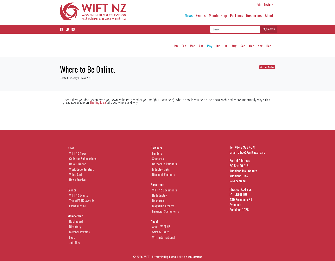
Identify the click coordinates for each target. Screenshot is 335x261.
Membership (218, 15)
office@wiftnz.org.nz (251, 152)
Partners (236, 15)
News (189, 15)
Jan (176, 45)
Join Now (74, 242)
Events (201, 15)
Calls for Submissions (83, 158)
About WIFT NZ (161, 226)
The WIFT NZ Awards (81, 200)
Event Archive (77, 205)
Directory (75, 226)
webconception (195, 257)
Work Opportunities (81, 169)
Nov (260, 45)
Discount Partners (163, 174)
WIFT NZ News (77, 153)
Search (270, 29)
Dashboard (76, 221)
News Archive (77, 179)
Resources (254, 15)
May (209, 45)
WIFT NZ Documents (164, 190)
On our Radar (267, 67)
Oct (251, 45)
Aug (234, 45)
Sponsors (158, 158)
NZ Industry (159, 195)
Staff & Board (160, 231)
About (269, 15)
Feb (184, 45)
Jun (218, 45)
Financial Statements (165, 211)
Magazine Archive (163, 205)
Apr (201, 45)
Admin (173, 257)
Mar (192, 45)
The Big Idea (98, 102)
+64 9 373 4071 (245, 147)
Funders (157, 153)
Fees (72, 237)
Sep (242, 45)
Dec (268, 45)
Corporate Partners (164, 163)
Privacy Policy (160, 256)
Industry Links (161, 169)
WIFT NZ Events (78, 195)
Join (258, 4)
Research (158, 200)
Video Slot (75, 174)
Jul (226, 45)
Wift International (163, 237)
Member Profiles (79, 231)
